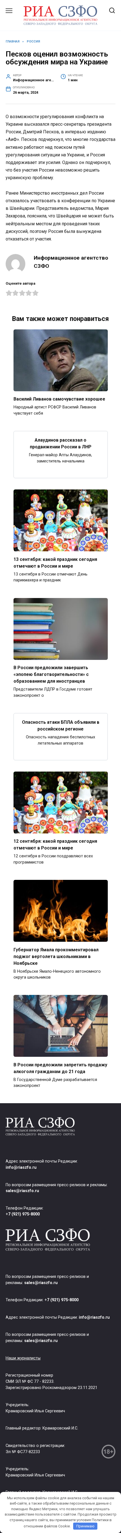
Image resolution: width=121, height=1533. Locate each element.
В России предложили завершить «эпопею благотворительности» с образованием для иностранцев (51, 674)
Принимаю (85, 1526)
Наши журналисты (23, 1358)
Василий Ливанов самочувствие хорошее (59, 399)
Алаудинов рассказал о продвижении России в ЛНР (60, 443)
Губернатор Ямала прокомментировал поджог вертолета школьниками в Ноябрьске (56, 956)
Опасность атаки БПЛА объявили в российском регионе (60, 726)
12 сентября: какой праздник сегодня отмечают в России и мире (55, 845)
